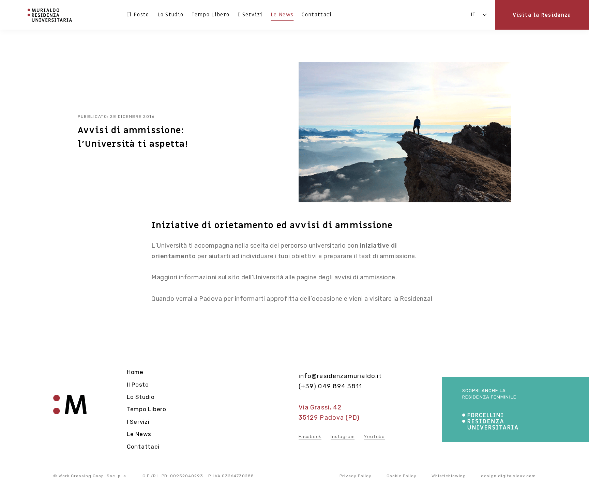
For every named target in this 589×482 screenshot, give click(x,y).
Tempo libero (210, 14)
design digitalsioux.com (508, 475)
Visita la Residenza (542, 15)
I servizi (250, 14)
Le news (282, 14)
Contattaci (317, 14)
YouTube (374, 436)
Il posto (138, 14)
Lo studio (170, 14)
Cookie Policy (402, 475)
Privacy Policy (355, 475)
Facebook (310, 436)
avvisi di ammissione (364, 277)
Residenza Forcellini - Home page (70, 409)
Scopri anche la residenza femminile (489, 394)
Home (135, 372)
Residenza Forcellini (50, 15)
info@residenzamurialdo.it (340, 376)
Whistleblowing (449, 475)
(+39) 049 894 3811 (330, 386)
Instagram (342, 436)
